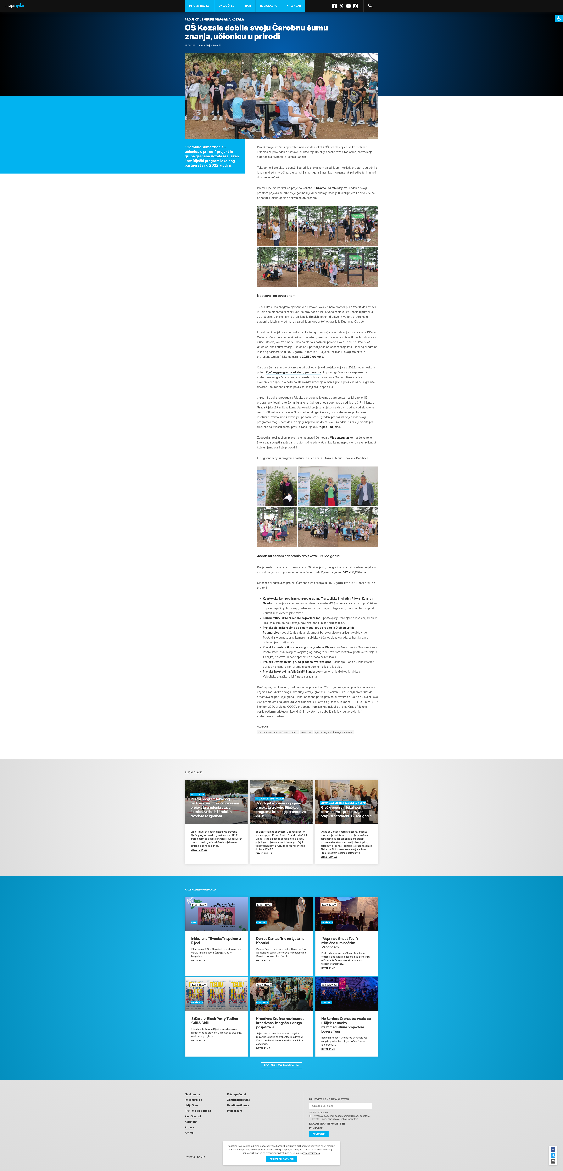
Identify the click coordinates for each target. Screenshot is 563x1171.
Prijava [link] (189, 1127)
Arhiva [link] (189, 1133)
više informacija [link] (311, 1153)
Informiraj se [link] (199, 5)
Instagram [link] (355, 6)
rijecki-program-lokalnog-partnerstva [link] (333, 732)
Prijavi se (316, 1128)
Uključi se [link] (226, 5)
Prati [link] (247, 5)
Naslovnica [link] (192, 1094)
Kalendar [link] (294, 5)
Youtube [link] (348, 6)
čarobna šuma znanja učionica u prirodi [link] (277, 732)
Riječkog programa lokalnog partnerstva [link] (293, 372)
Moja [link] (14, 5)
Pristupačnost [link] (236, 1094)
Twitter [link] (341, 6)
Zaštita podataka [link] (238, 1100)
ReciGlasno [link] (269, 5)
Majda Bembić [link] (213, 45)
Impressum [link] (234, 1111)
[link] (559, 18)
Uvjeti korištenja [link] (238, 1105)
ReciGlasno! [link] (193, 1116)
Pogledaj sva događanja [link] (281, 1065)
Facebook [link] (334, 6)
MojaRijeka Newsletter (327, 1123)
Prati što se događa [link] (198, 1111)
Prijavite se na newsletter (329, 1099)
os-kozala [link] (306, 732)
